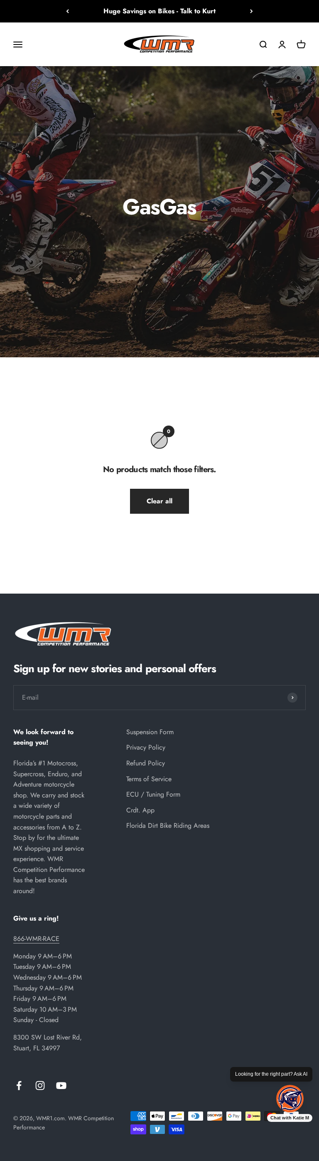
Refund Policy (145, 763)
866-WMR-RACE (36, 938)
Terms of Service (149, 779)
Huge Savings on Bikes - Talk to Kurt (159, 11)
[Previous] (67, 11)
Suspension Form (150, 732)
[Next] (251, 11)
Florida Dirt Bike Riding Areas (167, 825)
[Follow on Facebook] (19, 1085)
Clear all (159, 501)
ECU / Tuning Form (153, 794)
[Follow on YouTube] (61, 1085)
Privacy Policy (145, 747)
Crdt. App (140, 810)
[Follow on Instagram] (40, 1085)
